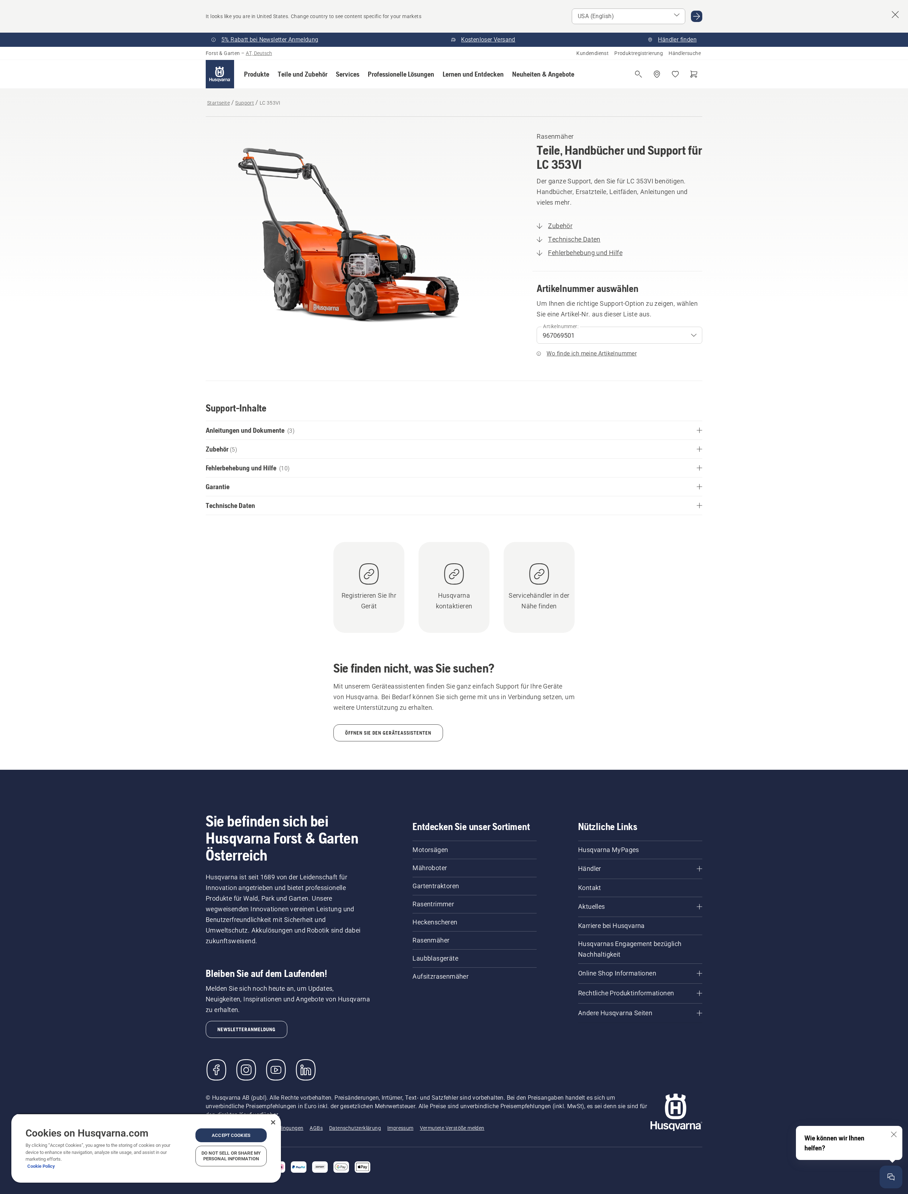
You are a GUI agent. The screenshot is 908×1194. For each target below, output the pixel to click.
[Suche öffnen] (638, 74)
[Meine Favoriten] (675, 74)
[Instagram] (246, 1069)
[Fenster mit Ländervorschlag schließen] (895, 14)
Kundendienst (592, 53)
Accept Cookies (231, 1135)
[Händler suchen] (656, 74)
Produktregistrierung (638, 53)
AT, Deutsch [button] (259, 53)
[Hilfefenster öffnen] (891, 1177)
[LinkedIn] (305, 1069)
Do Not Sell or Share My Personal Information (231, 1155)
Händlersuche (685, 53)
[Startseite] (220, 74)
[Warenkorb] (693, 74)
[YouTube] (276, 1069)
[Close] (273, 1122)
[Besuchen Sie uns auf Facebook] (216, 1069)
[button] (256, 74)
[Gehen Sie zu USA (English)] (696, 16)
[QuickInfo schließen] (893, 1134)
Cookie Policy (41, 1166)
